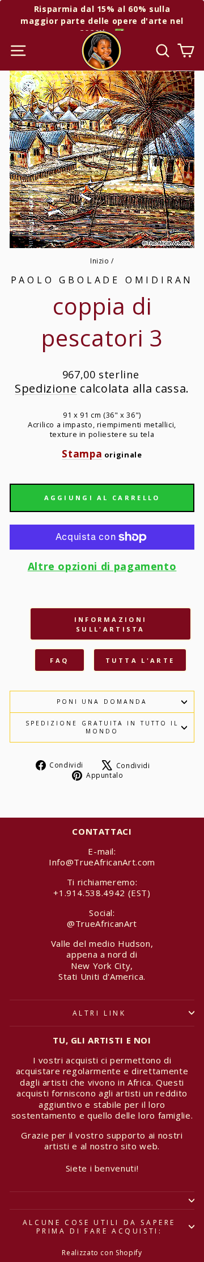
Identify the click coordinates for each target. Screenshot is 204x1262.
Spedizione (45, 388)
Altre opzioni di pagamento (102, 566)
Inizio (99, 260)
